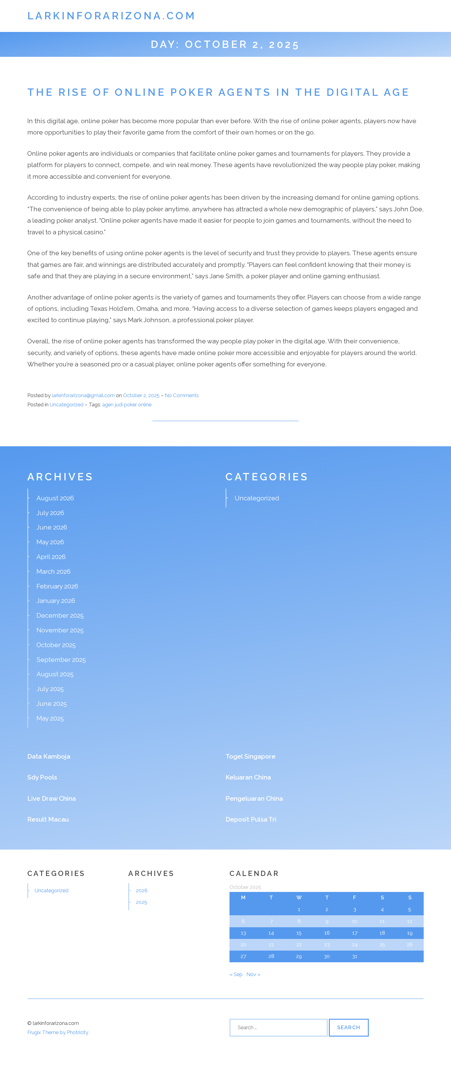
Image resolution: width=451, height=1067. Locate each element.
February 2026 (57, 586)
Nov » (253, 974)
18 (382, 933)
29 (299, 956)
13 (243, 933)
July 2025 (50, 689)
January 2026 (56, 600)
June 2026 (52, 527)
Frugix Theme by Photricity (57, 1032)
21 (271, 944)
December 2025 (60, 615)
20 (243, 944)
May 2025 (50, 718)
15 (299, 933)
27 (243, 956)
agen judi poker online (127, 404)
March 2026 (54, 571)
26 (410, 944)
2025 (141, 902)
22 (299, 944)
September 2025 (61, 659)
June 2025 (52, 703)
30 (327, 956)
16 (327, 933)
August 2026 (55, 498)
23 (327, 944)
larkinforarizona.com (111, 16)
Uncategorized (66, 404)
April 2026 (51, 557)
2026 (142, 890)
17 (354, 933)
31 (354, 956)
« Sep (236, 974)
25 (382, 944)
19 (410, 933)
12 (409, 921)
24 (355, 944)
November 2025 (60, 630)
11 (382, 921)
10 (354, 921)
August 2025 (55, 674)
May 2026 (50, 542)
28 (271, 956)
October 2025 (56, 645)
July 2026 (50, 513)
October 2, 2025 (142, 395)
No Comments (182, 395)
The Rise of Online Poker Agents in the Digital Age (218, 92)
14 (271, 933)
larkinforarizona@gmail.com (83, 395)
